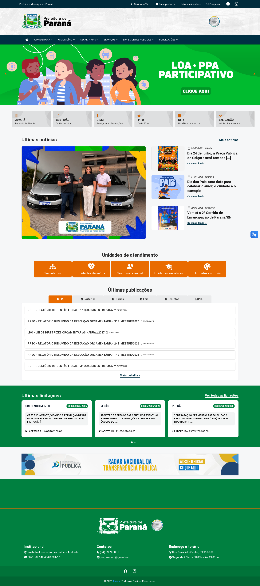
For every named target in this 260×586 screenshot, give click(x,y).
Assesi (116, 581)
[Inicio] (26, 39)
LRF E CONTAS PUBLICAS (137, 39)
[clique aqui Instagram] (134, 571)
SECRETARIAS (88, 39)
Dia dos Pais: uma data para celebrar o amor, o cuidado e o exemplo (211, 186)
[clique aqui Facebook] (125, 571)
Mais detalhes (130, 375)
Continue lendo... (197, 163)
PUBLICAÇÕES (167, 39)
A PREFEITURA (42, 39)
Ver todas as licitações (221, 395)
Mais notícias (228, 140)
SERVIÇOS (110, 39)
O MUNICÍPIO (65, 39)
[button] (132, 442)
